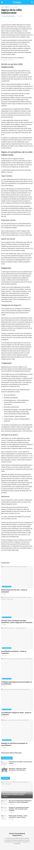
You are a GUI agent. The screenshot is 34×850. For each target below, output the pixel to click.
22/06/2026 (4, 655)
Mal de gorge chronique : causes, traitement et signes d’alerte (18, 816)
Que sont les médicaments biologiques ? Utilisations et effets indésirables (20, 801)
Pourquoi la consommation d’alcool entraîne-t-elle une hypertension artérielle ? (19, 809)
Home (2, 7)
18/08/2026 (11, 804)
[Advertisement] (17, 20)
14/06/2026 (4, 716)
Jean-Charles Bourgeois (9, 16)
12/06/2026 (4, 747)
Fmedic (17, 2)
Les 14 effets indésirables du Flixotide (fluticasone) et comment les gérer (14, 793)
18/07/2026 (4, 624)
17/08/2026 (11, 819)
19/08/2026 (5, 796)
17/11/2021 (20, 16)
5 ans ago (11, 765)
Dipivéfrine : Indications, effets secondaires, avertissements (17, 769)
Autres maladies (14, 7)
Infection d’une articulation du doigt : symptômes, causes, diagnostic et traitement (16, 621)
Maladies (7, 7)
